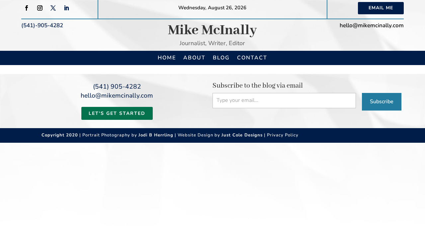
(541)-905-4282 (42, 25)
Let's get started (117, 113)
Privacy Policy (282, 135)
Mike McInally (212, 30)
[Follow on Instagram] (40, 8)
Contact (252, 57)
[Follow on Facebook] (26, 8)
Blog (221, 57)
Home (167, 57)
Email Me (381, 8)
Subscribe (381, 101)
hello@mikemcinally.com (372, 25)
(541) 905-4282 (117, 86)
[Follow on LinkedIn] (66, 8)
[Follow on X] (53, 8)
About (194, 57)
